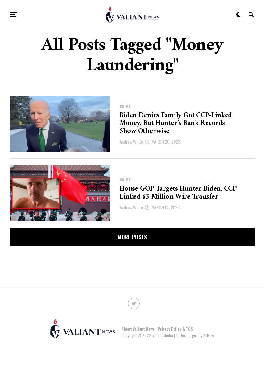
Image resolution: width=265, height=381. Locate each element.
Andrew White (131, 141)
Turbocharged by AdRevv (195, 335)
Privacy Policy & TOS (175, 329)
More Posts (132, 237)
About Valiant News (138, 329)
